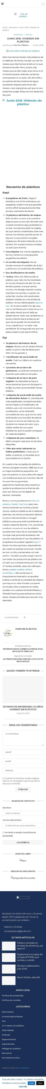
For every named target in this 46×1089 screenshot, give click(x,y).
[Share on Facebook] (29, 617)
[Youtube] (11, 1076)
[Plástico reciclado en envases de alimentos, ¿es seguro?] (8, 946)
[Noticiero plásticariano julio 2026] (8, 969)
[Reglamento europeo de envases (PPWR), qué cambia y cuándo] (8, 957)
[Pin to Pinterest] (34, 617)
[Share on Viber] (23, 620)
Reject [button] (40, 1083)
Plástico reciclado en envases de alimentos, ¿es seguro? (30, 946)
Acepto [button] (31, 1083)
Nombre (7, 807)
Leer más (23, 1086)
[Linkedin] (26, 1076)
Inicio (5, 27)
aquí (36, 542)
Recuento (13, 27)
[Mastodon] (41, 1076)
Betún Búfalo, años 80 (28, 977)
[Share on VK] (36, 617)
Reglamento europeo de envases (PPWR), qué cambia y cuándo (30, 957)
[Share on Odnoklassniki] (39, 617)
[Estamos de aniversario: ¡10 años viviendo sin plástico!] (23, 689)
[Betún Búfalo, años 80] (8, 980)
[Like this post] (26, 617)
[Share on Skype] (21, 620)
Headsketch (24, 1068)
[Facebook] (33, 1076)
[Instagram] (18, 1076)
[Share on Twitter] (32, 617)
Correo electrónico (12, 820)
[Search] (38, 4)
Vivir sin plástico (21, 45)
